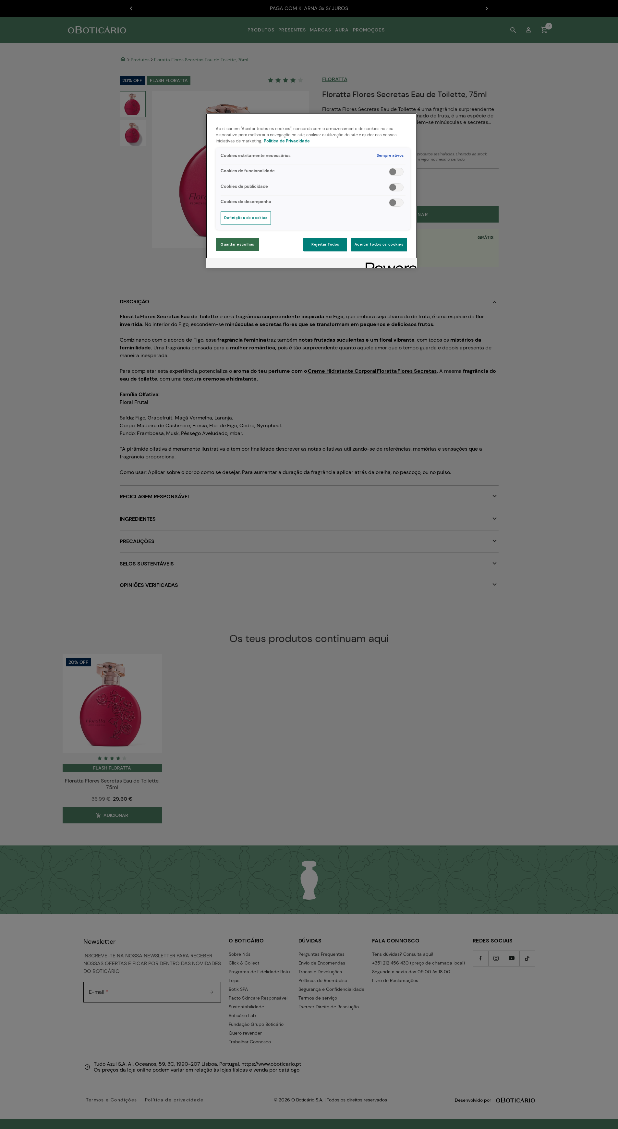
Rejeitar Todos (325, 244)
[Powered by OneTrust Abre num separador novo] (389, 264)
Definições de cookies (246, 217)
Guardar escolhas (237, 244)
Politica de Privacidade (287, 141)
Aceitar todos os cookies (379, 244)
